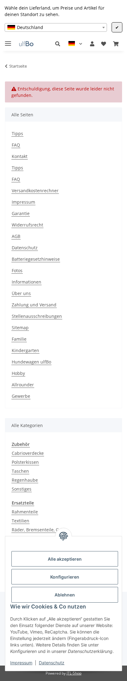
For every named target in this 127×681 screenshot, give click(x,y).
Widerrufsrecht (27, 225)
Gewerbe (21, 396)
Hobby (18, 373)
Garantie (21, 213)
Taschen (20, 471)
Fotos (17, 270)
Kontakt (19, 156)
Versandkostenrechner (35, 190)
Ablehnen (65, 594)
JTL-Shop (74, 673)
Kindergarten (25, 350)
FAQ (16, 145)
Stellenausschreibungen (37, 316)
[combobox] (56, 27)
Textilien (20, 521)
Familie (19, 339)
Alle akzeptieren (65, 559)
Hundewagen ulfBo (31, 362)
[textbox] (56, 27)
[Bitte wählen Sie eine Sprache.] (75, 44)
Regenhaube (25, 480)
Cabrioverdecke (28, 453)
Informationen (26, 282)
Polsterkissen (25, 462)
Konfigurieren (64, 576)
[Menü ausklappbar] (8, 41)
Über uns (21, 293)
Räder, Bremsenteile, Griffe (40, 530)
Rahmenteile (25, 512)
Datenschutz (51, 662)
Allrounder (23, 385)
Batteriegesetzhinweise (36, 259)
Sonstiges (21, 489)
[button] (57, 44)
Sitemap (20, 327)
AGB (16, 236)
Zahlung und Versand (34, 305)
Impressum (21, 662)
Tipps (17, 133)
